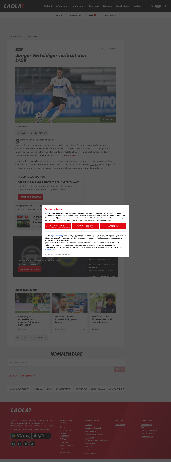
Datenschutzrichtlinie (62, 254)
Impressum (49, 254)
